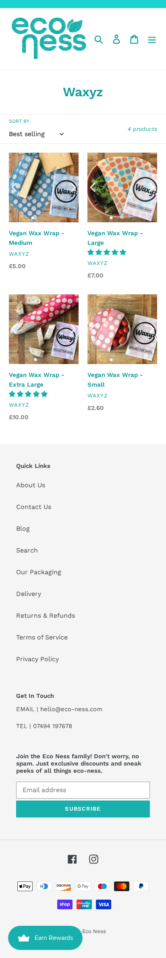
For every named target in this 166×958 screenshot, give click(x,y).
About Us (30, 485)
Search (27, 550)
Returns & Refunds (45, 615)
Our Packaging (38, 572)
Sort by (19, 121)
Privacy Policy (37, 659)
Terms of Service (42, 637)
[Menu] (152, 39)
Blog (23, 528)
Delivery (28, 594)
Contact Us (33, 507)
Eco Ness (94, 931)
